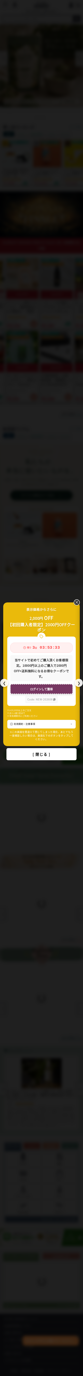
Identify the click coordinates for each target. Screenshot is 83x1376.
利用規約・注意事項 (24, 723)
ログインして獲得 (41, 689)
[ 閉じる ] (41, 754)
